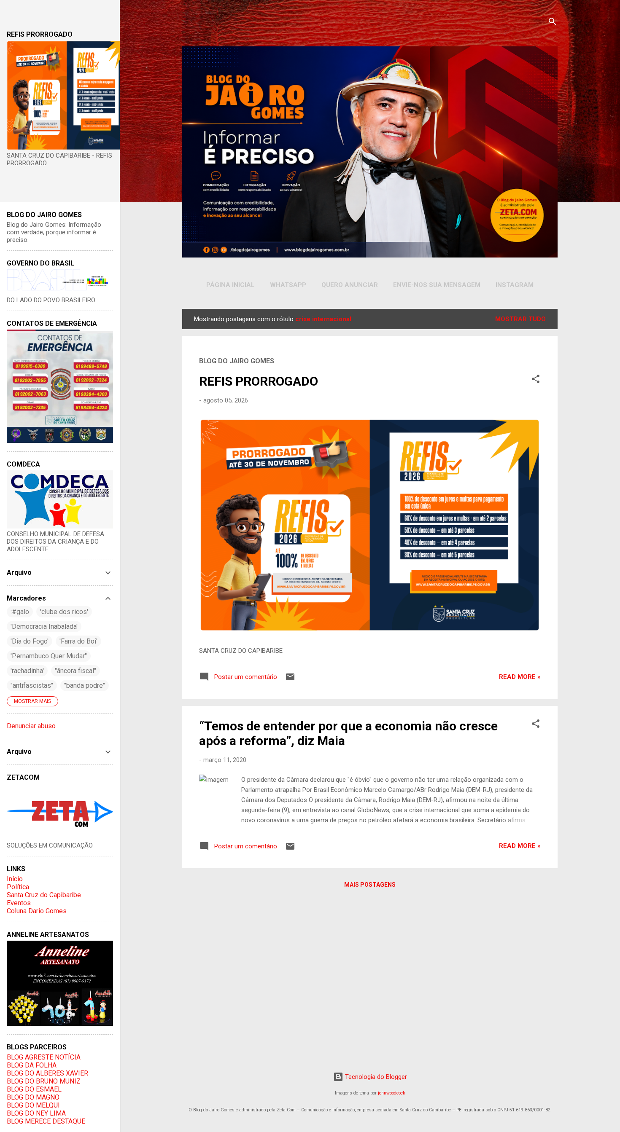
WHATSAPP (288, 285)
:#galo (20, 612)
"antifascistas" (32, 685)
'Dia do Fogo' (30, 641)
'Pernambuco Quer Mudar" (49, 656)
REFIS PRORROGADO (258, 381)
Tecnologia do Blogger (375, 1077)
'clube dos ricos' (64, 612)
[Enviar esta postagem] (290, 680)
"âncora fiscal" (75, 671)
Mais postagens (370, 884)
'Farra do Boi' (78, 641)
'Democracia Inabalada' (44, 626)
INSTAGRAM (515, 285)
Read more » (520, 677)
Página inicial (230, 285)
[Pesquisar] (552, 23)
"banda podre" (84, 685)
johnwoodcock (391, 1093)
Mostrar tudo (520, 319)
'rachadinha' (27, 671)
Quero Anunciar (349, 285)
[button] (536, 380)
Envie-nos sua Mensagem (436, 285)
